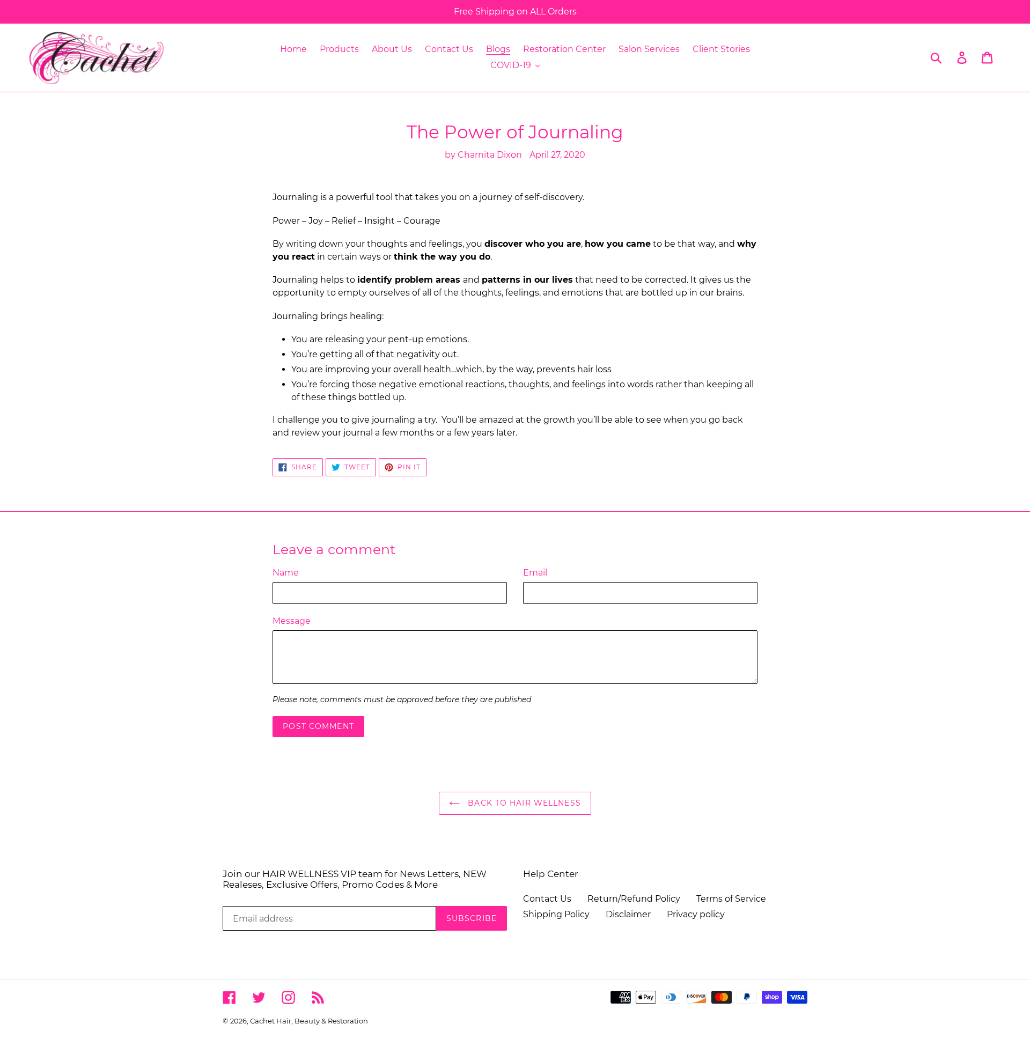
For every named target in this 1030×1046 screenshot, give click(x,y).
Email (535, 573)
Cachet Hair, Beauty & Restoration (309, 1020)
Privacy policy (696, 914)
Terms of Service (731, 899)
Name (286, 573)
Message (292, 621)
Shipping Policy (556, 914)
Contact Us (547, 899)
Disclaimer (628, 914)
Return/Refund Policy (633, 899)
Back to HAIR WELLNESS (523, 803)
